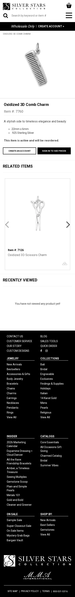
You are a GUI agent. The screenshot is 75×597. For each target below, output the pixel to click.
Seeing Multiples (17, 476)
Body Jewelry (15, 378)
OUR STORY (14, 346)
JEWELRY (12, 358)
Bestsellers (13, 369)
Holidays (45, 388)
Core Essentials (49, 442)
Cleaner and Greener (19, 504)
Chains (11, 388)
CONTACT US (15, 336)
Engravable (47, 374)
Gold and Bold (15, 499)
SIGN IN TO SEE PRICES (54, 151)
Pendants (12, 407)
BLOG (43, 336)
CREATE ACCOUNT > (51, 26)
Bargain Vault (15, 540)
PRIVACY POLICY (30, 591)
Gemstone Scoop (17, 481)
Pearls (44, 407)
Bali (42, 364)
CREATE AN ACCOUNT (19, 151)
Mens (43, 402)
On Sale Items (15, 530)
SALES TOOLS (49, 341)
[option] (37, 64)
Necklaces (13, 402)
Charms (11, 393)
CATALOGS (47, 436)
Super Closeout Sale (19, 525)
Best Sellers (47, 524)
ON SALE (12, 514)
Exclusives (46, 378)
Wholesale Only (22, 26)
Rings (10, 412)
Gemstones (47, 529)
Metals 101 (13, 495)
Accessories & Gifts (18, 374)
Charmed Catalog (51, 455)
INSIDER (12, 436)
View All (11, 417)
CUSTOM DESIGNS (18, 350)
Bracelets (12, 383)
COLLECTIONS (49, 358)
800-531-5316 (60, 591)
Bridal (43, 369)
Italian (44, 393)
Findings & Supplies (52, 383)
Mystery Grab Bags (18, 535)
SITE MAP (13, 591)
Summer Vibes (49, 465)
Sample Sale (14, 520)
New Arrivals (14, 364)
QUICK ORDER (48, 346)
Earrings (12, 398)
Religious (45, 412)
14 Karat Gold (48, 398)
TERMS (46, 591)
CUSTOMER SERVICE (19, 341)
